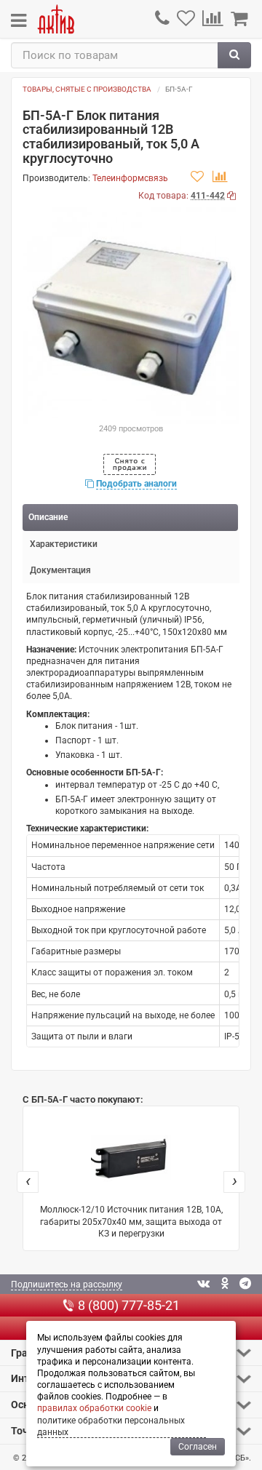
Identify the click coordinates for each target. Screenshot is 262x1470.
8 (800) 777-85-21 (129, 1305)
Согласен (197, 1447)
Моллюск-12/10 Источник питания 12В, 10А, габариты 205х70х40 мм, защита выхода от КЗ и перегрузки (131, 1221)
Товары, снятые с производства (87, 89)
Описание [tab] (48, 517)
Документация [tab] (60, 570)
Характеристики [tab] (64, 544)
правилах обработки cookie (94, 1408)
